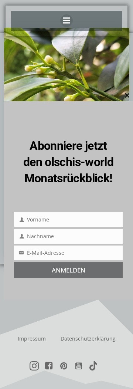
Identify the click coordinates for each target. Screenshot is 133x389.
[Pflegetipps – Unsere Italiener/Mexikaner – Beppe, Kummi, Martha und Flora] (66, 82)
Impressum (32, 338)
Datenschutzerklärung (88, 338)
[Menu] (66, 20)
